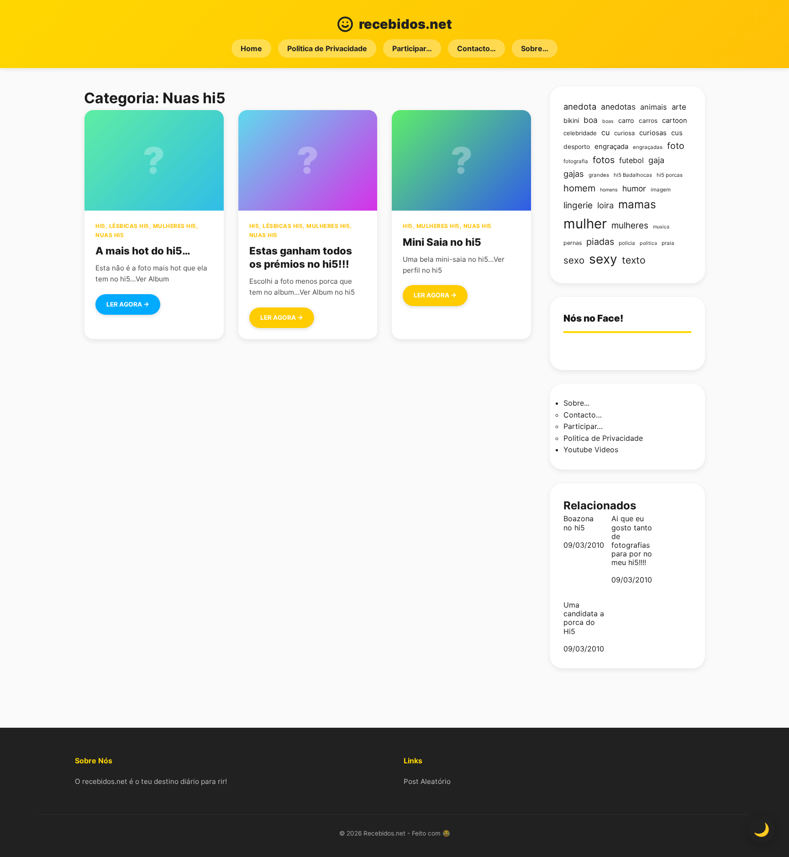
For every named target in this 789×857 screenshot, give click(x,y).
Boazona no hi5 (578, 523)
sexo (573, 260)
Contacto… (476, 48)
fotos (604, 159)
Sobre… (534, 48)
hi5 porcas (670, 175)
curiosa (624, 133)
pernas (572, 242)
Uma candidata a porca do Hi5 (583, 618)
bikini (571, 120)
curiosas (653, 133)
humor (634, 188)
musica (661, 227)
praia (668, 243)
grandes (599, 175)
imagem (661, 189)
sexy (603, 259)
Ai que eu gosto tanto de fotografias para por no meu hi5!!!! (631, 540)
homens (609, 190)
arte (679, 106)
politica (648, 243)
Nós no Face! (593, 318)
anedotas (618, 106)
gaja (656, 160)
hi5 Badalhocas (633, 175)
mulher (585, 224)
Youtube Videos (590, 449)
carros (648, 120)
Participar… (412, 48)
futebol (631, 160)
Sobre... (576, 402)
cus (677, 133)
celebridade (580, 133)
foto (675, 145)
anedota (579, 106)
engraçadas (648, 147)
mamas (637, 204)
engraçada (611, 147)
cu (605, 132)
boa (591, 120)
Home (251, 48)
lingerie (578, 205)
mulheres (629, 225)
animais (653, 106)
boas (608, 121)
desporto (576, 146)
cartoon (674, 120)
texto (634, 260)
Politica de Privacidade (327, 48)
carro (626, 120)
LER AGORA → (127, 304)
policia (627, 243)
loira (605, 205)
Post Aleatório (427, 781)
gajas (573, 174)
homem (579, 188)
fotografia (575, 161)
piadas (600, 241)
